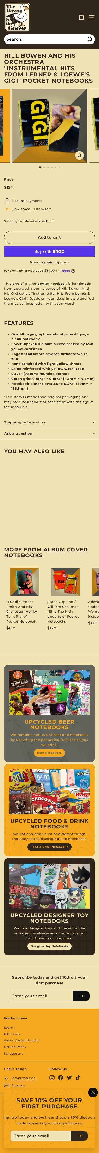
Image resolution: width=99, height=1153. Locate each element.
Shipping (11, 221)
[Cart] (81, 17)
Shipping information (24, 422)
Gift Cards (12, 1034)
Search (9, 1027)
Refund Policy (15, 1047)
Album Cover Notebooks (46, 552)
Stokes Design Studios (21, 1040)
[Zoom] (79, 155)
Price (9, 179)
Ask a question (18, 433)
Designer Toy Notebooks (49, 946)
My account (13, 1053)
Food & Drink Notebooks (49, 846)
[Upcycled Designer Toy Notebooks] (49, 886)
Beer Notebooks (49, 752)
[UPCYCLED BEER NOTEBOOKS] (49, 692)
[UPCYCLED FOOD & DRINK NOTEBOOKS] (49, 791)
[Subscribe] (79, 1136)
